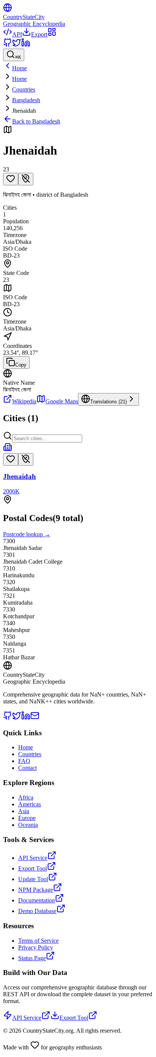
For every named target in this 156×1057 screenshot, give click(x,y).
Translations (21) (108, 401)
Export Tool (32, 868)
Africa (25, 797)
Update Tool (33, 879)
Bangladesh (26, 100)
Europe (27, 818)
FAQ (24, 761)
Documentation (36, 900)
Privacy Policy (35, 947)
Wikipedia (24, 401)
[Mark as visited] (25, 179)
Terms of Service (38, 940)
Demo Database (37, 911)
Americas (29, 804)
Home (19, 79)
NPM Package (35, 889)
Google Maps (61, 401)
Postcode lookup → (26, 534)
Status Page (32, 958)
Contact (27, 768)
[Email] (34, 718)
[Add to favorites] (10, 179)
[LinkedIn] (25, 45)
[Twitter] (16, 45)
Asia (23, 811)
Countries (23, 89)
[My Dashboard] (51, 34)
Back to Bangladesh (36, 121)
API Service (32, 858)
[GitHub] (7, 45)
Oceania (28, 825)
